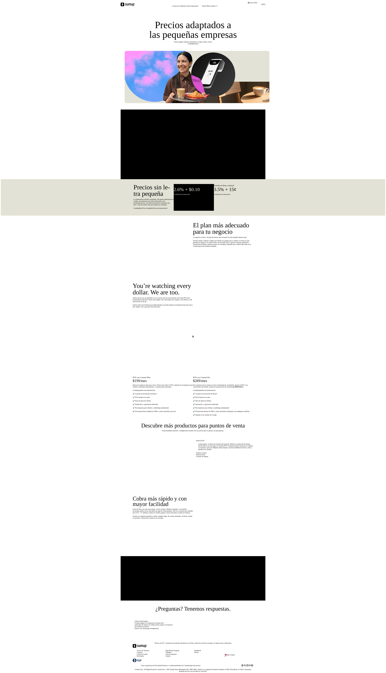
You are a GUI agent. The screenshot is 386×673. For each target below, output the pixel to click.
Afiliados (168, 652)
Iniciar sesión (253, 3)
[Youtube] (249, 665)
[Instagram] (247, 665)
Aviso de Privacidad (154, 665)
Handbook (197, 650)
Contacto (139, 652)
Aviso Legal (144, 665)
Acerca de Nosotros (143, 650)
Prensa (196, 652)
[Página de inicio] (140, 647)
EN (262, 4)
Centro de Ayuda (142, 654)
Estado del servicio (194, 665)
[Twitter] (245, 665)
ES (264, 4)
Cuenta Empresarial (192, 6)
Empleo (168, 656)
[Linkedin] (252, 665)
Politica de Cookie (182, 665)
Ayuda (212, 6)
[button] (240, 656)
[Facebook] (242, 665)
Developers (140, 656)
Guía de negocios (171, 654)
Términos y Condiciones (169, 665)
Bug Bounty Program (172, 650)
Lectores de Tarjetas (178, 6)
